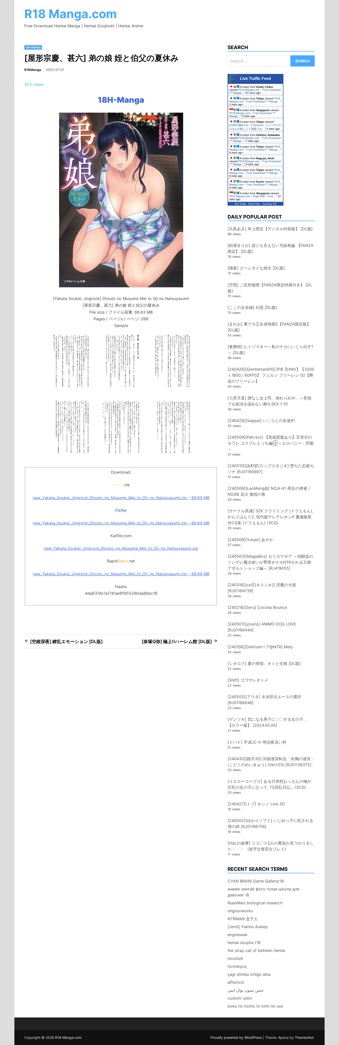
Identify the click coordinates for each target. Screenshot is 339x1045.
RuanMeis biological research (255, 902)
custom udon (240, 998)
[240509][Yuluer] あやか (250, 539)
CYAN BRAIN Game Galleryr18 (256, 881)
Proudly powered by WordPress (236, 1037)
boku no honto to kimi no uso (255, 1006)
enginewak (238, 934)
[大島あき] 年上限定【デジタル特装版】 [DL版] (270, 228)
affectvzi (236, 982)
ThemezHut (304, 1037)
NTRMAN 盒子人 (243, 918)
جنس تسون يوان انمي (246, 990)
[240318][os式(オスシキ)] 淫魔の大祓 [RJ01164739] (262, 587)
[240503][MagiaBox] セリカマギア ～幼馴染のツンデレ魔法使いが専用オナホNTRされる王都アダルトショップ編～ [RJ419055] (270, 562)
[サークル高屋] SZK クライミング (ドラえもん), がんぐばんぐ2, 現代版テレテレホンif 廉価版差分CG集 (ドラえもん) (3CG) (270, 516)
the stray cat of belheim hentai (256, 950)
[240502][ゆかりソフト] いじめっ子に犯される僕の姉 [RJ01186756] (270, 823)
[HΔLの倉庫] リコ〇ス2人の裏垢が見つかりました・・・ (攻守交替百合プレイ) (271, 846)
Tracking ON (269, 203)
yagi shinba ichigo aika (249, 974)
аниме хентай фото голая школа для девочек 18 (263, 891)
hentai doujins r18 (244, 942)
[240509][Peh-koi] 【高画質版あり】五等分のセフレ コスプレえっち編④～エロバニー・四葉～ (271, 443)
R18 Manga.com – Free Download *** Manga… (254, 100)
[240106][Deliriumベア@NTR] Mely (260, 646)
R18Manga (32, 70)
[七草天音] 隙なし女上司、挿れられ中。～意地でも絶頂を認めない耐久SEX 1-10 (269, 400)
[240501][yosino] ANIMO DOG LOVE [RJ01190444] (262, 626)
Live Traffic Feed (255, 78)
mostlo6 (235, 958)
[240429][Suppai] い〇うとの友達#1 (261, 420)
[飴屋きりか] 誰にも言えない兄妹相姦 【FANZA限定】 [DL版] (270, 248)
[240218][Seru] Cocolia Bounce (257, 607)
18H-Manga (33, 47)
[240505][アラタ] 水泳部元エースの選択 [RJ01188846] (264, 699)
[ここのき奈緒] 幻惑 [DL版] (252, 307)
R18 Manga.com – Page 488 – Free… (253, 196)
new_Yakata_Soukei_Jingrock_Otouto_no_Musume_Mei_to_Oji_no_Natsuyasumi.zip (121, 548)
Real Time (254, 203)
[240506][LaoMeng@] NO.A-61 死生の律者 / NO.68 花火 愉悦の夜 (269, 491)
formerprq (237, 966)
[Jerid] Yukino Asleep (248, 926)
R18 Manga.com (70, 13)
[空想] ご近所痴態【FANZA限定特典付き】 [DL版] (270, 287)
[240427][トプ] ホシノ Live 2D (256, 803)
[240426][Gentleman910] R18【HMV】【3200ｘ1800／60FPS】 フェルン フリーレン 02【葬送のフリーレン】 (271, 375)
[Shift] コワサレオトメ (248, 680)
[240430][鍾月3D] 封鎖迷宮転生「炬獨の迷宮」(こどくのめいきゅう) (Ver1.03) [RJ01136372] (271, 761)
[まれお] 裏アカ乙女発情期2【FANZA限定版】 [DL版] (269, 327)
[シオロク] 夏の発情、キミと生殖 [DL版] (264, 663)
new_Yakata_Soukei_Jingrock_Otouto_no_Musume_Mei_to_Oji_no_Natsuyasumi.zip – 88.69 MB (121, 497)
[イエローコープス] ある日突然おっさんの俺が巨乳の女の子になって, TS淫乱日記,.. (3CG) (269, 784)
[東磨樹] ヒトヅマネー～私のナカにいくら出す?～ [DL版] (270, 349)
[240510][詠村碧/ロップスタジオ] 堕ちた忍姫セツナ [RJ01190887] (271, 468)
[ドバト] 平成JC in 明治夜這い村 (257, 742)
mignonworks (240, 910)
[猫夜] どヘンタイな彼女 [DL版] (256, 267)
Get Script (240, 203)
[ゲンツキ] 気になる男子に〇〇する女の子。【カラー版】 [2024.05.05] (267, 722)
